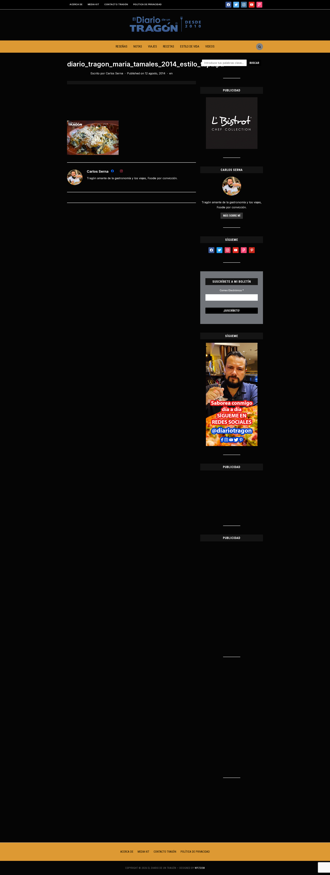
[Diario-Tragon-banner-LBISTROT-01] (231, 99)
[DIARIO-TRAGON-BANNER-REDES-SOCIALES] (231, 345)
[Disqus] (131, 251)
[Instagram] (121, 171)
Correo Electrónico (232, 290)
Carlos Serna (114, 73)
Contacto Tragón (116, 4)
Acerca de (76, 4)
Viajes (152, 46)
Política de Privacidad (147, 4)
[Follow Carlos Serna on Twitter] (117, 171)
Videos (209, 46)
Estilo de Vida (189, 46)
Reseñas (121, 46)
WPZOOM (200, 868)
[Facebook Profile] (112, 171)
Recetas (168, 46)
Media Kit (93, 4)
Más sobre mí (231, 215)
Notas (137, 46)
